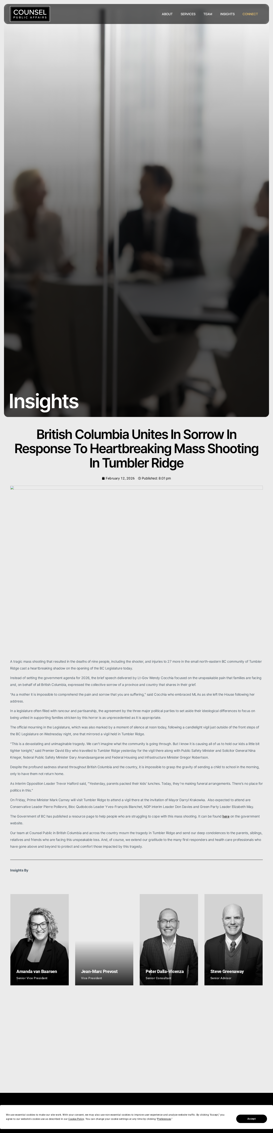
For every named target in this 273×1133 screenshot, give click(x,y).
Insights (227, 14)
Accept (251, 1118)
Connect (250, 14)
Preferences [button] (164, 1119)
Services (188, 14)
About (167, 14)
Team (207, 14)
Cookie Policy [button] (76, 1119)
